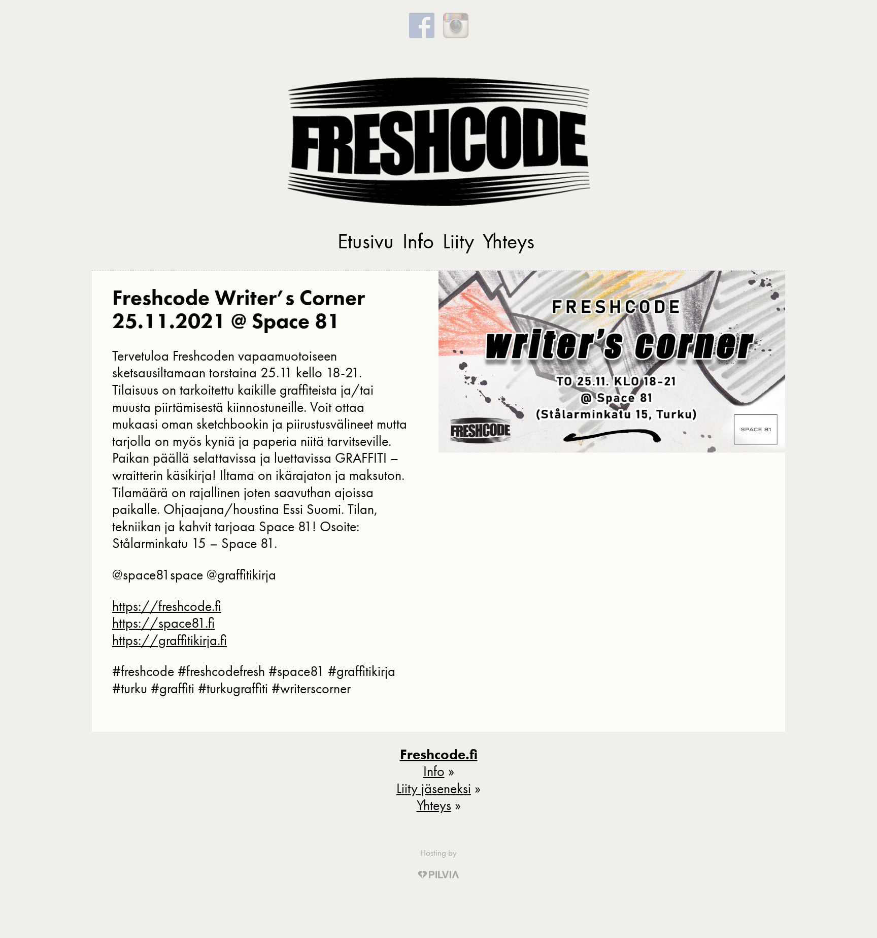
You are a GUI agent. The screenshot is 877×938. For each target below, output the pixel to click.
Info (418, 241)
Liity (458, 241)
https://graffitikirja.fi (169, 640)
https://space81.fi (163, 623)
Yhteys (508, 241)
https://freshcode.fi (166, 606)
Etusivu (366, 241)
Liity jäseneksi (433, 788)
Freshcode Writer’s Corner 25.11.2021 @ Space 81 (238, 309)
